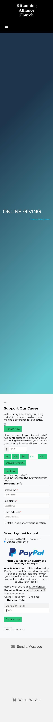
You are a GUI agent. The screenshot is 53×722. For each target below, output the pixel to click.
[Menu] (6, 26)
